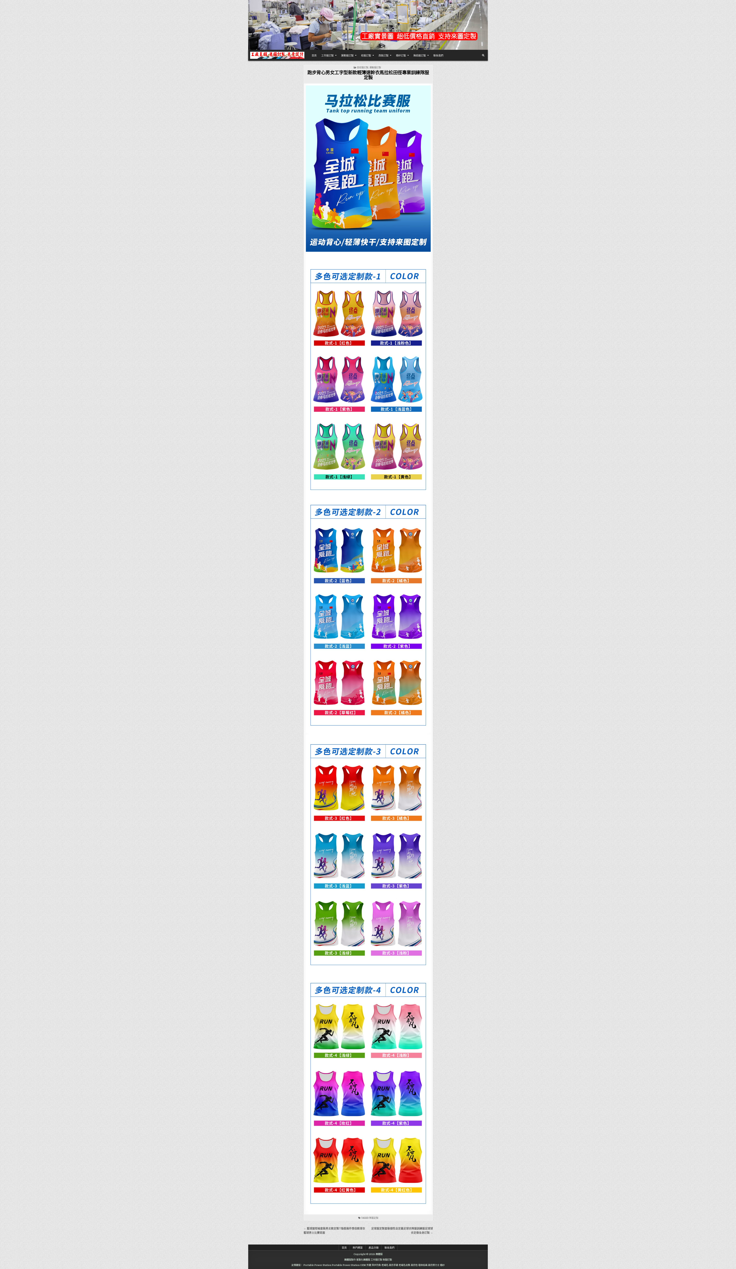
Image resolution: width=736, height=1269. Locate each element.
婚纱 (442, 1265)
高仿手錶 (393, 1265)
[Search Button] (483, 55)
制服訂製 (387, 1259)
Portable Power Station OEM (349, 1265)
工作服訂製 (327, 55)
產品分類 (374, 1247)
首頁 (314, 55)
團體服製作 (350, 1259)
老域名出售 (404, 1265)
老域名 (384, 1265)
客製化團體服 (363, 1259)
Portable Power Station (317, 1265)
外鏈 (368, 1265)
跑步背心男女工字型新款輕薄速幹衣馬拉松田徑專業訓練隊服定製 (368, 74)
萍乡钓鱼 (376, 1265)
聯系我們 (438, 55)
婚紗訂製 (401, 55)
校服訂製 (366, 55)
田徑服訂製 (362, 67)
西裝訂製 (384, 55)
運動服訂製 (347, 55)
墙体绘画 (422, 1265)
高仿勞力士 (433, 1265)
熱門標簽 (358, 1247)
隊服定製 (373, 1217)
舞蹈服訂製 (419, 55)
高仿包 (414, 1265)
